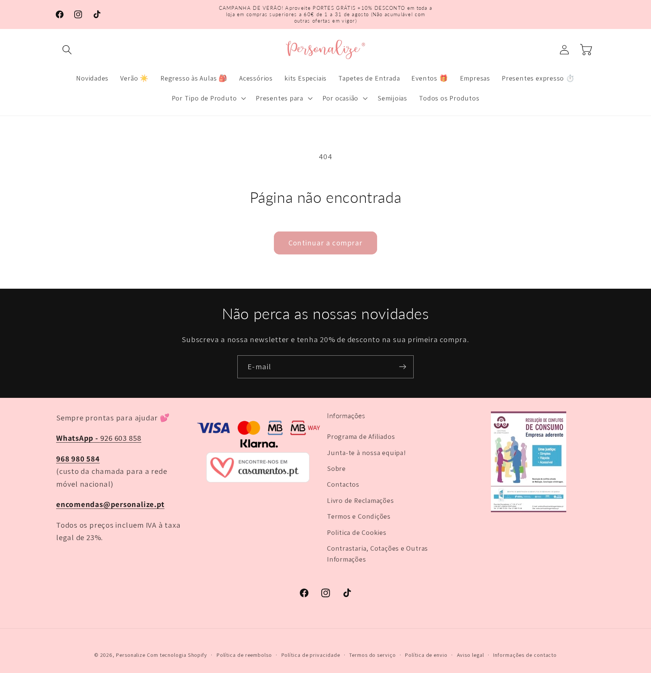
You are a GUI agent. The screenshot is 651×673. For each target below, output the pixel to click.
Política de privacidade (310, 654)
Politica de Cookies (357, 532)
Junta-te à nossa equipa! (366, 452)
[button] (67, 49)
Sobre (336, 468)
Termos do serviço (372, 654)
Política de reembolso (244, 654)
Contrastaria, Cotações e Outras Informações (377, 553)
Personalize (130, 654)
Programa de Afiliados (361, 436)
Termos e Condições (359, 516)
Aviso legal (470, 654)
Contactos (343, 484)
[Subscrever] (402, 366)
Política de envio (426, 654)
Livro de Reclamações (360, 500)
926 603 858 (98, 438)
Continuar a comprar (326, 243)
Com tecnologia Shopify (177, 654)
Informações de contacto (525, 654)
